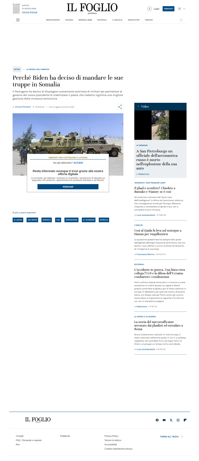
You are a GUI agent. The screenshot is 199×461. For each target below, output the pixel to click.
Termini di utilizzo (112, 440)
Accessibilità (110, 444)
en (184, 9)
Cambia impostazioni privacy (118, 449)
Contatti (19, 436)
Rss (18, 444)
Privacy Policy (111, 436)
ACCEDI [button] (78, 162)
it (179, 9)
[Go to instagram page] (178, 420)
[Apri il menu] (18, 20)
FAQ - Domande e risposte (29, 440)
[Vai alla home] (92, 8)
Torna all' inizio (169, 436)
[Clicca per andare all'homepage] (38, 420)
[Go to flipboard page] (185, 420)
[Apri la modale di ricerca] (181, 20)
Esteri (17, 69)
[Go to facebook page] (157, 420)
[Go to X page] (171, 420)
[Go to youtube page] (164, 420)
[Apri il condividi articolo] (120, 107)
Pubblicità (65, 436)
